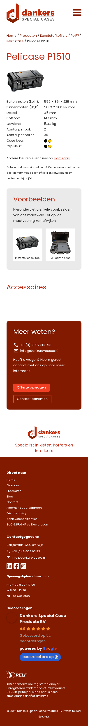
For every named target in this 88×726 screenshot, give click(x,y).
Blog (10, 496)
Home (11, 35)
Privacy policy (16, 513)
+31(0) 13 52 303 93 (35, 345)
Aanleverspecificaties (22, 519)
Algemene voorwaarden (24, 508)
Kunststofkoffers (53, 35)
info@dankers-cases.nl (39, 350)
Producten (28, 35)
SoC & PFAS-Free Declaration (27, 524)
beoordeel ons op (38, 656)
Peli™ (75, 35)
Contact (12, 502)
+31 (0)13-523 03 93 (26, 551)
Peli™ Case (15, 41)
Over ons (13, 485)
